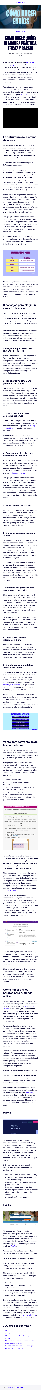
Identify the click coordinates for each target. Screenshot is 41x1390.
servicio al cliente (10, 890)
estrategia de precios (11, 685)
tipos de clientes (18, 473)
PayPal (13, 1246)
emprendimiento (29, 1315)
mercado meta (27, 94)
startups (29, 1092)
